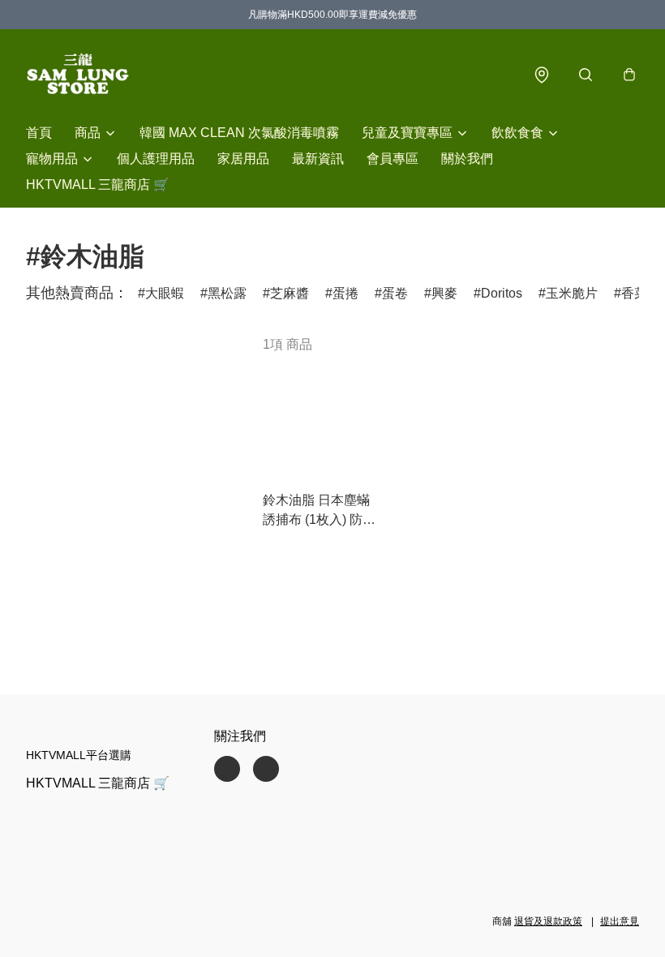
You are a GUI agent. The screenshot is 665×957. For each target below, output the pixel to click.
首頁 (39, 132)
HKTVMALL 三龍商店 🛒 (97, 184)
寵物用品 (52, 158)
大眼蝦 (164, 293)
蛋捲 (345, 293)
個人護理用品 (156, 158)
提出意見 (619, 921)
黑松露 (227, 293)
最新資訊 (318, 158)
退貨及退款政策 (548, 921)
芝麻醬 (289, 293)
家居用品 (243, 158)
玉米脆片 (572, 293)
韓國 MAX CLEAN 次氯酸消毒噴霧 (239, 132)
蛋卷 (395, 293)
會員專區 (392, 158)
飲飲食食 (517, 132)
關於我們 (467, 158)
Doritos (501, 293)
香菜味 (640, 293)
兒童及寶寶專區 (407, 132)
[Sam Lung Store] (78, 75)
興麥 (444, 293)
